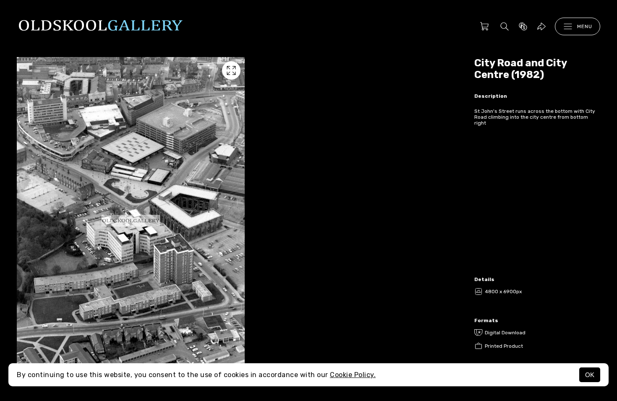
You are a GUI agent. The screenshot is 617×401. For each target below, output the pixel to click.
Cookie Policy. (353, 375)
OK (589, 374)
